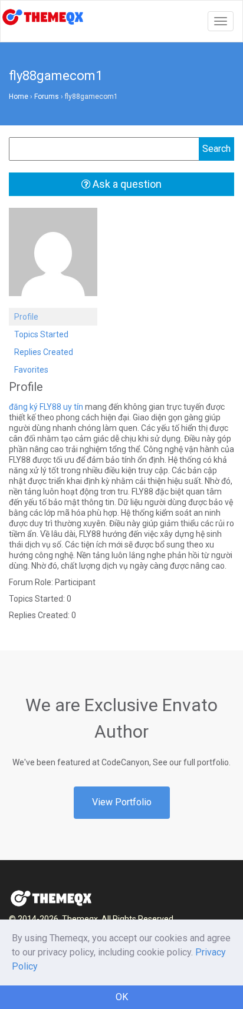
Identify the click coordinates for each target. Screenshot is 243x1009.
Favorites (31, 369)
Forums (46, 96)
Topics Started (41, 334)
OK (122, 997)
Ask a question (126, 184)
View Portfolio (122, 802)
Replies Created (43, 352)
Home (18, 96)
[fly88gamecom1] (53, 257)
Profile (26, 316)
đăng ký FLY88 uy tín (46, 406)
